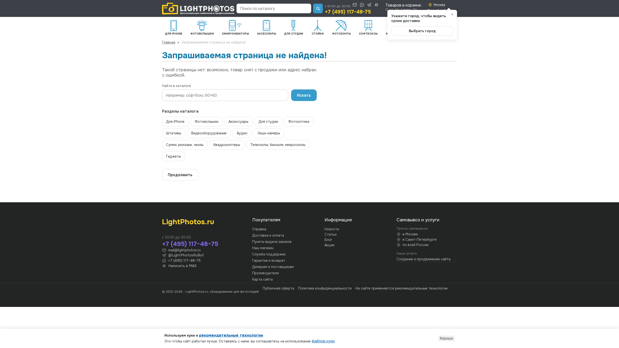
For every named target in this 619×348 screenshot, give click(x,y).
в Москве (410, 234)
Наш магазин (262, 248)
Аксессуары (238, 121)
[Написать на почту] (355, 5)
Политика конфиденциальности (325, 288)
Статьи (330, 234)
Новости (331, 229)
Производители (265, 273)
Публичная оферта (278, 288)
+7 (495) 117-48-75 (348, 12)
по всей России (415, 245)
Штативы (173, 133)
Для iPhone (175, 121)
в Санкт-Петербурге (420, 239)
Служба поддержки (269, 254)
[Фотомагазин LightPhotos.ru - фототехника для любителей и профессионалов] (198, 8)
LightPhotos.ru (188, 221)
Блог (328, 240)
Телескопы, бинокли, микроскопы (277, 145)
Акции (329, 245)
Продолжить (180, 174)
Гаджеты (173, 156)
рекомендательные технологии (231, 335)
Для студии (268, 121)
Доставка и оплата (268, 235)
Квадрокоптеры (227, 145)
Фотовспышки (206, 121)
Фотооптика (298, 121)
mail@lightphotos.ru (184, 250)
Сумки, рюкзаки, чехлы (184, 145)
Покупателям (266, 220)
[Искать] (318, 8)
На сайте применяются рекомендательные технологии (401, 288)
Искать (304, 95)
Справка (259, 229)
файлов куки (323, 341)
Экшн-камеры (269, 133)
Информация (338, 220)
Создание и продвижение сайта (423, 259)
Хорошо (446, 338)
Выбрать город (422, 31)
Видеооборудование (209, 133)
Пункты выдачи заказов (272, 241)
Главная (168, 42)
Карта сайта (262, 279)
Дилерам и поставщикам (273, 267)
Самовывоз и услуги (418, 220)
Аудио (242, 133)
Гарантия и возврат (268, 260)
